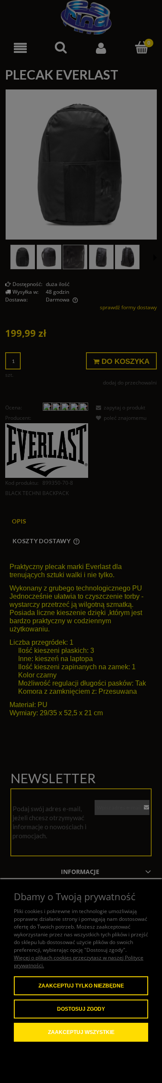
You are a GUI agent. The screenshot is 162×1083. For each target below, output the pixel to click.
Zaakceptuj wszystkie (81, 1032)
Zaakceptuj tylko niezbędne (81, 986)
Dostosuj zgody (81, 1009)
